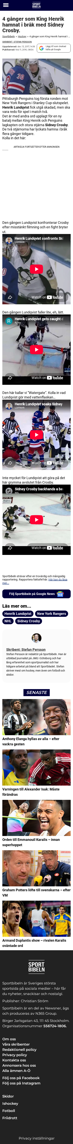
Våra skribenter (16, 1044)
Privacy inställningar (37, 1138)
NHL (7, 621)
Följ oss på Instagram (21, 1083)
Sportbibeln (8, 36)
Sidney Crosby (28, 621)
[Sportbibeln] (36, 5)
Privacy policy (14, 1055)
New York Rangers (51, 614)
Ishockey (10, 1103)
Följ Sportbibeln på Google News (32, 594)
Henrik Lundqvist (17, 614)
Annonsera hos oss (19, 1065)
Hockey (22, 36)
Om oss (9, 1039)
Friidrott (9, 1118)
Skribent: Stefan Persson (17, 42)
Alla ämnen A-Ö (16, 1071)
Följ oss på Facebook (21, 1078)
